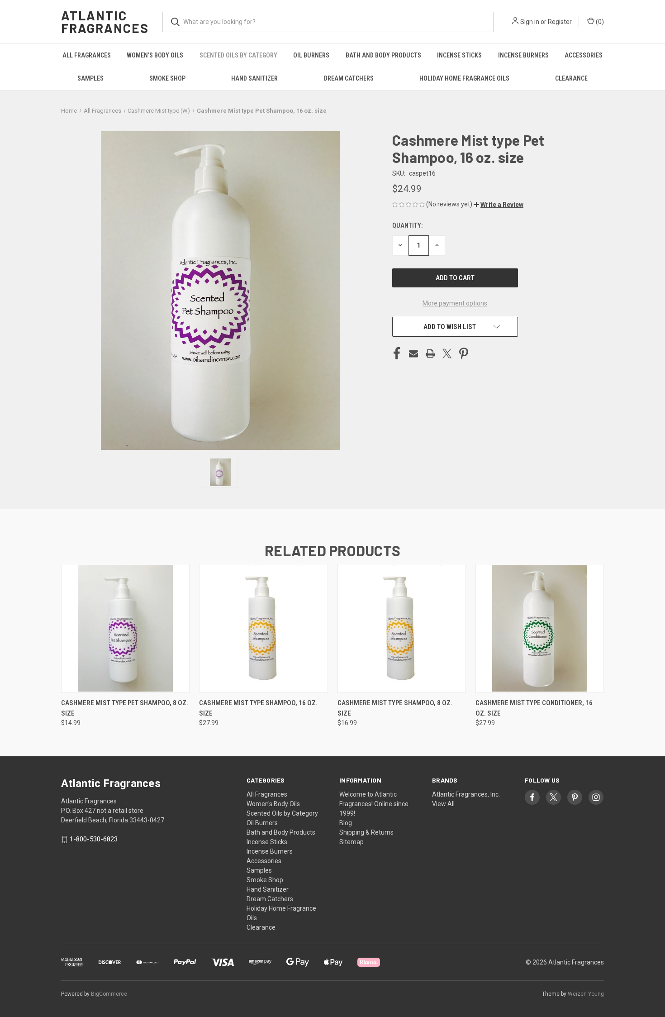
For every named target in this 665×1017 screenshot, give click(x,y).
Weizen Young (586, 994)
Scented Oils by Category (238, 55)
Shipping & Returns (366, 832)
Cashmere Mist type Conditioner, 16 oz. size (534, 708)
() (599, 21)
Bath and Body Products (383, 55)
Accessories (584, 55)
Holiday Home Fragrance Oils (464, 78)
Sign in (529, 21)
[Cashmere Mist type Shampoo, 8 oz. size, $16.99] (401, 628)
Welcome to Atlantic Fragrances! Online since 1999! (373, 804)
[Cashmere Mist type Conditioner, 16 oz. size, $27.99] (539, 628)
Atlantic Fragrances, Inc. (466, 794)
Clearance (571, 78)
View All (443, 803)
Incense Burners (523, 55)
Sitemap (351, 841)
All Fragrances (86, 55)
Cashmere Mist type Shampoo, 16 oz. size (258, 708)
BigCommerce (109, 994)
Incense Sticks (459, 55)
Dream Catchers (349, 78)
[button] (498, 204)
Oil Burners (311, 55)
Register (560, 21)
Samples (90, 78)
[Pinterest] (463, 353)
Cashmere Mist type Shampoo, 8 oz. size (394, 708)
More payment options (455, 303)
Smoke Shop (167, 78)
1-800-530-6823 (94, 839)
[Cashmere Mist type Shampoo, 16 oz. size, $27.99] (263, 628)
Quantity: (407, 225)
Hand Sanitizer (254, 78)
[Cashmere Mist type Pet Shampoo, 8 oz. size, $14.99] (125, 628)
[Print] (430, 353)
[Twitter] (446, 353)
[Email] (413, 353)
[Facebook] (396, 353)
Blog (345, 822)
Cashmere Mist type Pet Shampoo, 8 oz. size (124, 708)
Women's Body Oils (155, 55)
